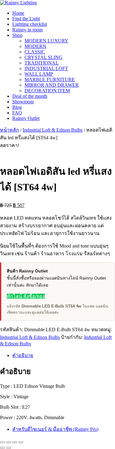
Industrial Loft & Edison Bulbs (52, 130)
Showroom (23, 101)
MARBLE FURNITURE (50, 79)
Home (18, 13)
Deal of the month (29, 96)
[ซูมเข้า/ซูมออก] (2, 442)
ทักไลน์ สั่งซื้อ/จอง (26, 296)
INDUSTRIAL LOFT (46, 68)
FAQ (17, 112)
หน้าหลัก (9, 130)
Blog (17, 107)
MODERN (35, 46)
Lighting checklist (29, 24)
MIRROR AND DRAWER (52, 85)
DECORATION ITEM (47, 90)
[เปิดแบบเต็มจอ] (8, 442)
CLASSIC (35, 51)
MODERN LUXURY (46, 40)
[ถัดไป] (8, 448)
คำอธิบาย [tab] (22, 355)
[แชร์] (14, 442)
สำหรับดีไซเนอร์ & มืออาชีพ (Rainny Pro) (55, 429)
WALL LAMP (39, 74)
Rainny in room (27, 29)
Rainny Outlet (26, 118)
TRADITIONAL (42, 63)
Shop (17, 35)
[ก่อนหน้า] (2, 448)
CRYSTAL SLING (44, 57)
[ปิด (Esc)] (20, 442)
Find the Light (26, 18)
